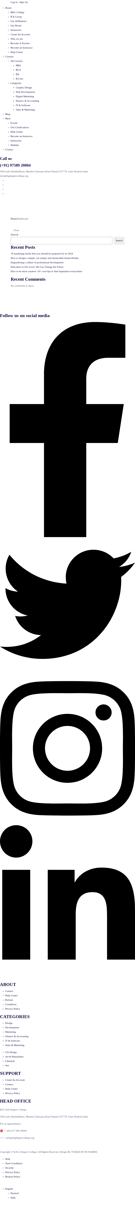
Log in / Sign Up (19, 2)
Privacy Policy (12, 1008)
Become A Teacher (20, 43)
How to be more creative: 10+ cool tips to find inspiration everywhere (46, 271)
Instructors (16, 30)
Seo (7, 1065)
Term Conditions (13, 1163)
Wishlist (15, 145)
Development (12, 1027)
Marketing (10, 1032)
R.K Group (16, 16)
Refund (9, 1000)
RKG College (17, 12)
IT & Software (23, 105)
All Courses (17, 61)
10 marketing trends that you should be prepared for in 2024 (42, 253)
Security (9, 1168)
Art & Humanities (14, 1056)
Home (8, 8)
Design (9, 1023)
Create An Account (20, 34)
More (8, 118)
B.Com (19, 78)
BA (17, 74)
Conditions (10, 1004)
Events (14, 123)
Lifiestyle (10, 1061)
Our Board (16, 25)
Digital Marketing (25, 96)
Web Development (25, 92)
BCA (18, 70)
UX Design (11, 1052)
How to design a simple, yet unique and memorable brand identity (45, 258)
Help (7, 1159)
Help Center (17, 52)
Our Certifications (20, 127)
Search (14, 234)
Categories (16, 83)
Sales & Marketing (25, 109)
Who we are (17, 39)
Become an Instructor (22, 47)
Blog (7, 114)
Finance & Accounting (27, 101)
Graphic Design (24, 87)
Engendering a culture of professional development (37, 262)
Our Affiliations (19, 21)
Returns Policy (12, 1176)
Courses (9, 56)
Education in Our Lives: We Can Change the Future (37, 267)
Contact (9, 149)
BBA (18, 65)
